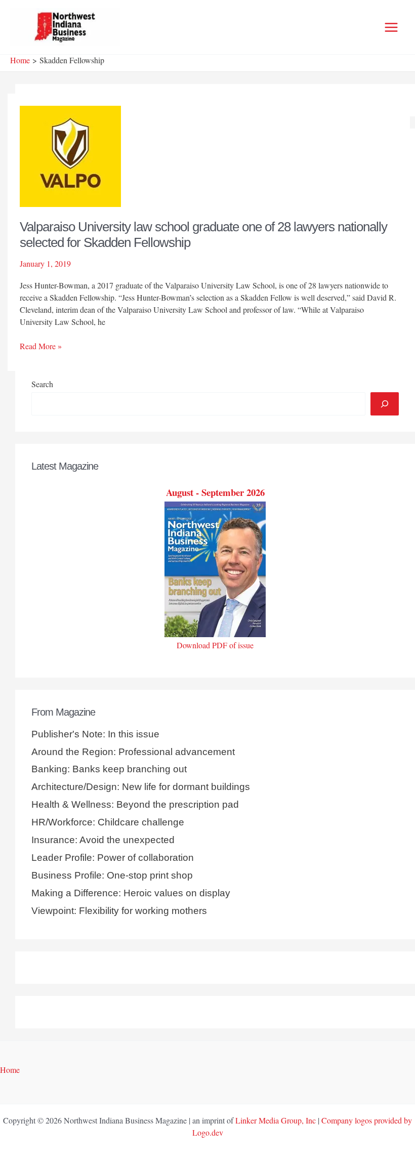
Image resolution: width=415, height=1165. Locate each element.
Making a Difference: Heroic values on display (130, 893)
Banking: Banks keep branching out (109, 769)
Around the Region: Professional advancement (133, 751)
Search (42, 384)
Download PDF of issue (215, 645)
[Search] (384, 403)
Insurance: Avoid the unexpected (103, 840)
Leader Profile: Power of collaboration (112, 857)
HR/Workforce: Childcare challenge (107, 822)
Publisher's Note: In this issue (95, 734)
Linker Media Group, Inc (275, 1120)
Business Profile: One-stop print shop (112, 875)
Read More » (41, 346)
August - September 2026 (215, 492)
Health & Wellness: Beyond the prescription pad (135, 804)
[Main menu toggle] (391, 27)
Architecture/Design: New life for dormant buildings (140, 786)
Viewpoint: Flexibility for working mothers (119, 910)
